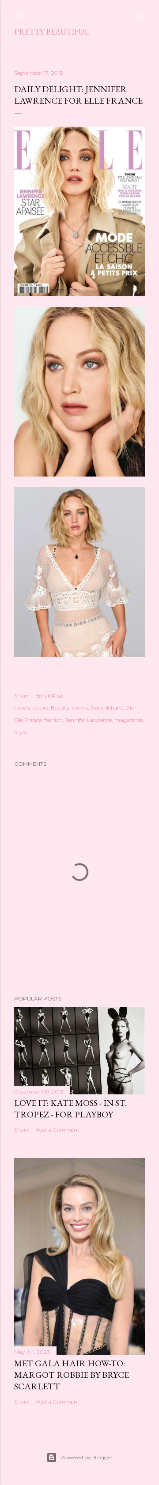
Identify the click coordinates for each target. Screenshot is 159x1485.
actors (40, 707)
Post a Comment (57, 1129)
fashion (53, 720)
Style (20, 732)
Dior (130, 707)
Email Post (49, 695)
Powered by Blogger (87, 1457)
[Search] (139, 14)
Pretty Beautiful (51, 32)
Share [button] (21, 695)
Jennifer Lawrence (88, 720)
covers (80, 707)
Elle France (28, 720)
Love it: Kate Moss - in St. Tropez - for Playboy (70, 1108)
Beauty (60, 707)
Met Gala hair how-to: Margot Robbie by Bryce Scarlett (71, 1374)
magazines (128, 720)
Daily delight (107, 707)
